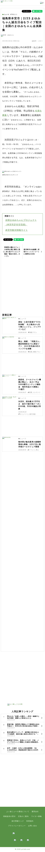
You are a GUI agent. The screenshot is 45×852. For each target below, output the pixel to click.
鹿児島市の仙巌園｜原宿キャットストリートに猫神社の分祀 (31, 251)
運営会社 (35, 811)
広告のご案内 (23, 816)
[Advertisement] (22, 286)
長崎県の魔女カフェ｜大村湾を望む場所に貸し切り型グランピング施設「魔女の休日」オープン (12, 251)
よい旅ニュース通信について (17, 811)
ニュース (6, 14)
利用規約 (29, 821)
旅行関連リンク (18, 821)
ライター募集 (36, 816)
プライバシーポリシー (17, 826)
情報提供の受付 (9, 816)
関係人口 (14, 14)
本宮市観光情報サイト (16, 230)
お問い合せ (32, 826)
